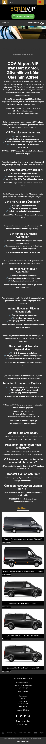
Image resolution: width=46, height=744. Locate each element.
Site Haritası (23, 701)
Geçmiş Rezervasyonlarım (23, 685)
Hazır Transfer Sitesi (23, 741)
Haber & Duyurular (23, 704)
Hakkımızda (23, 696)
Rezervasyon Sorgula (23, 682)
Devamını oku (6, 542)
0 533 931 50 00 (33, 22)
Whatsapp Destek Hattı (25, 16)
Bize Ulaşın (23, 706)
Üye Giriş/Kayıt (23, 688)
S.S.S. (23, 699)
